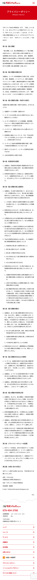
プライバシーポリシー (9, 563)
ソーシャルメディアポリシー (11, 568)
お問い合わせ (6, 552)
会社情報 (5, 547)
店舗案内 (5, 542)
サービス (5, 537)
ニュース (5, 532)
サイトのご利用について (10, 573)
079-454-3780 (10, 510)
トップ (4, 527)
